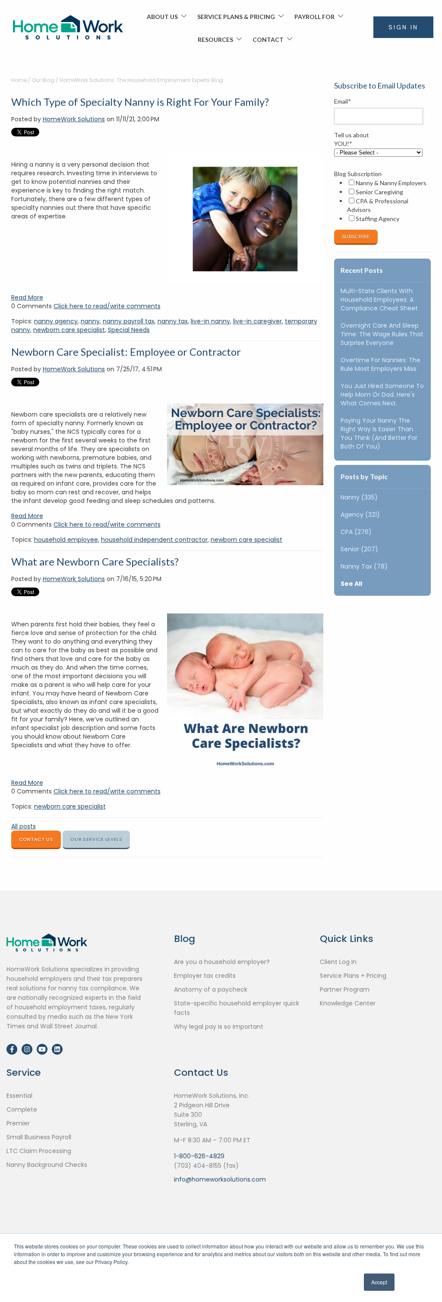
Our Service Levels (96, 839)
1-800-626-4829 (199, 1156)
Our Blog (43, 80)
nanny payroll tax (129, 321)
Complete (21, 1109)
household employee (66, 539)
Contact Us (36, 839)
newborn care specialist (69, 330)
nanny (90, 321)
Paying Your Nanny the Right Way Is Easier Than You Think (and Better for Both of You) (379, 433)
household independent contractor (154, 539)
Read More (27, 297)
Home (19, 80)
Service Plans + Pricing (353, 975)
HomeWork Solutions (74, 119)
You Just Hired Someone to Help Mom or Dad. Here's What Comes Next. (382, 395)
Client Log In (338, 962)
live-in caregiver (257, 321)
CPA (356, 532)
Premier (18, 1123)
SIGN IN (403, 27)
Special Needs (129, 330)
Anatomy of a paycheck (210, 989)
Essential (19, 1095)
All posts (23, 826)
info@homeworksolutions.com (220, 1179)
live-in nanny (210, 321)
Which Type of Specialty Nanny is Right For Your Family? (140, 101)
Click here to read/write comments (107, 306)
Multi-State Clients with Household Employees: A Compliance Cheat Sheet (379, 300)
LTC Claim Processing (38, 1151)
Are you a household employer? (222, 962)
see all (351, 583)
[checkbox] (380, 200)
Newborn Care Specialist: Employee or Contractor (126, 351)
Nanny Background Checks (46, 1164)
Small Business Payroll (38, 1137)
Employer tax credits (205, 975)
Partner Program (344, 989)
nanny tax (173, 321)
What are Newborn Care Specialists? (95, 561)
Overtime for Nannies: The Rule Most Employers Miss (380, 364)
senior (359, 549)
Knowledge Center (348, 1003)
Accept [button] (379, 1282)
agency (360, 514)
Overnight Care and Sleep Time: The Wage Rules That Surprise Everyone (382, 334)
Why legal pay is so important (218, 1026)
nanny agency (56, 321)
